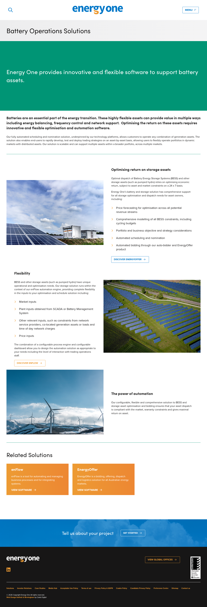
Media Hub (53, 588)
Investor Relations (24, 588)
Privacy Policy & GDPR (104, 588)
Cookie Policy (121, 588)
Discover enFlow (27, 363)
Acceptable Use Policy (69, 588)
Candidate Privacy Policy (140, 588)
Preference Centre (161, 588)
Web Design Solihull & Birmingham (20, 597)
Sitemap (175, 588)
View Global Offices (160, 559)
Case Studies (40, 588)
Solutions (10, 588)
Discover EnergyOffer (128, 259)
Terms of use (86, 588)
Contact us (185, 588)
